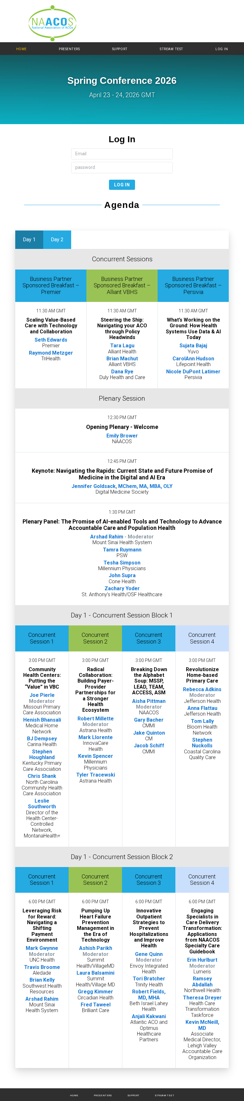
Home (21, 49)
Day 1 (29, 240)
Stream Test (171, 49)
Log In (221, 49)
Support (120, 49)
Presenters (69, 49)
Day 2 (57, 240)
